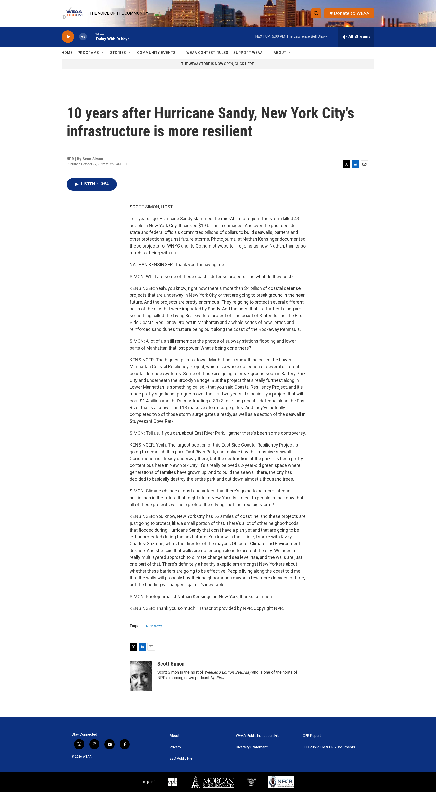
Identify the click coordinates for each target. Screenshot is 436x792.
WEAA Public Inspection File (258, 736)
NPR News (154, 626)
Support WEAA (248, 53)
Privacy (175, 747)
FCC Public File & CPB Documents (329, 747)
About (280, 53)
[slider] (91, 36)
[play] (68, 37)
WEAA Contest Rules (207, 53)
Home (67, 53)
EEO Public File (181, 758)
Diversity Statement (252, 747)
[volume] (83, 36)
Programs (88, 53)
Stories (118, 53)
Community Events (156, 53)
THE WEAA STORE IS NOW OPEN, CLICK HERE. (218, 64)
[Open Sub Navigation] (103, 53)
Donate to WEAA (351, 13)
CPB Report (312, 736)
